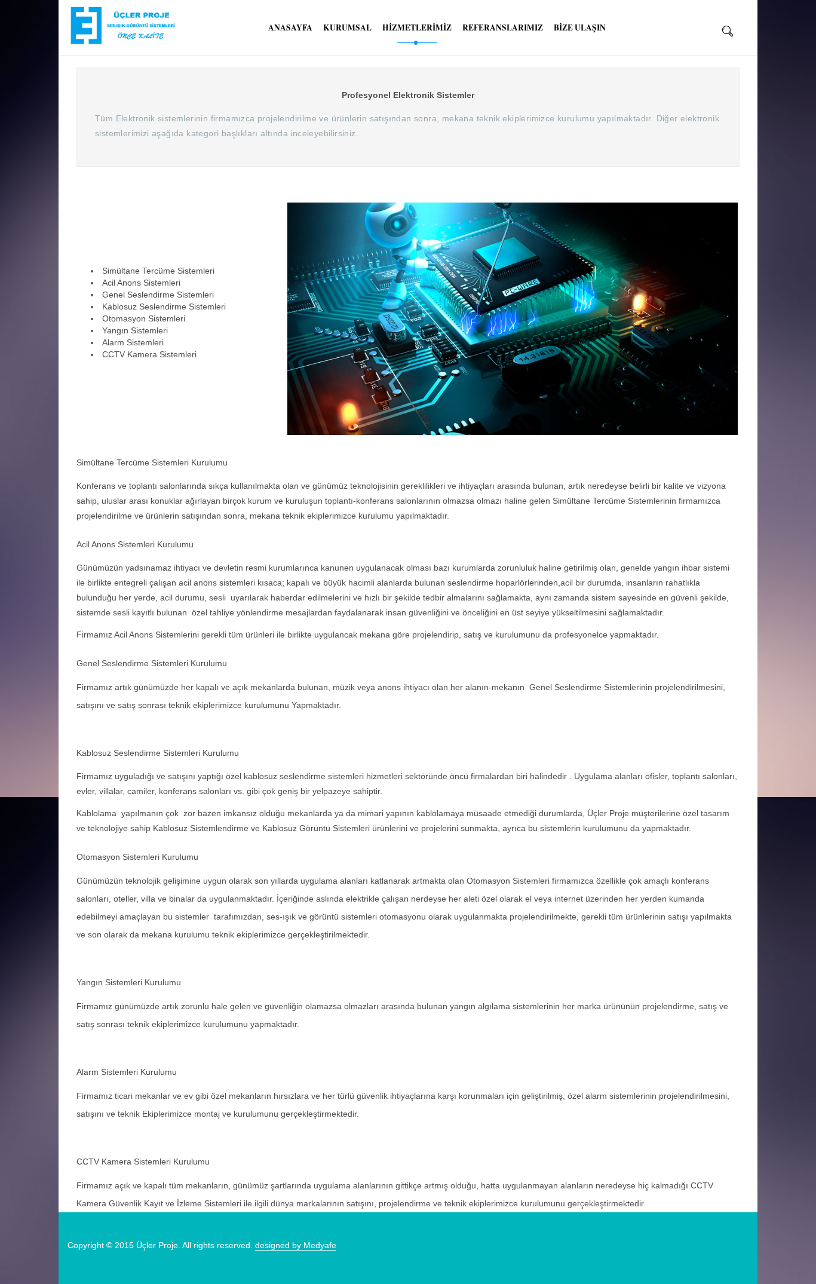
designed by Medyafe (295, 1245)
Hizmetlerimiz (417, 27)
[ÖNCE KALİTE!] (117, 26)
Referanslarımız (502, 27)
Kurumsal (347, 27)
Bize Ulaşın (580, 27)
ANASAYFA (290, 27)
